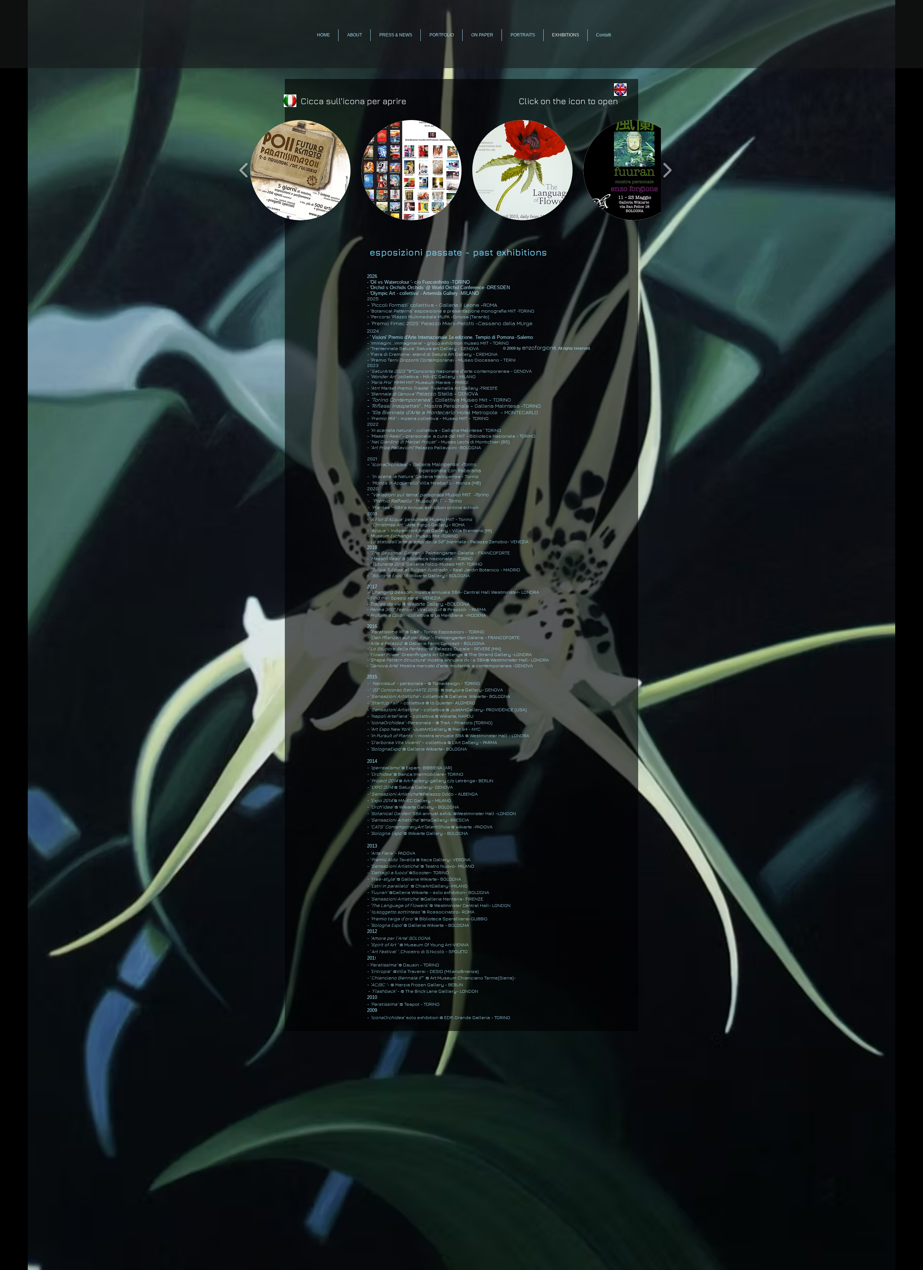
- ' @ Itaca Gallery (408, 859)
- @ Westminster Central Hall (428, 905)
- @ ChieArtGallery (407, 886)
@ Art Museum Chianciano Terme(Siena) (469, 978)
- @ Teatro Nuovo (411, 866)
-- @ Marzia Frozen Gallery (406, 984)
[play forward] (667, 170)
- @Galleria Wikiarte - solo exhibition (416, 892)
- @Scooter (398, 872)
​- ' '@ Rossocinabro (413, 912)
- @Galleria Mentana (414, 899)
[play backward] (244, 170)
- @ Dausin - (395, 965)
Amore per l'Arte (389, 938)
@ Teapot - (397, 1004)
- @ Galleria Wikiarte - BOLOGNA (418, 925)
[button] (300, 170)
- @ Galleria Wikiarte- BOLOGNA (414, 879)
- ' (369, 978)
